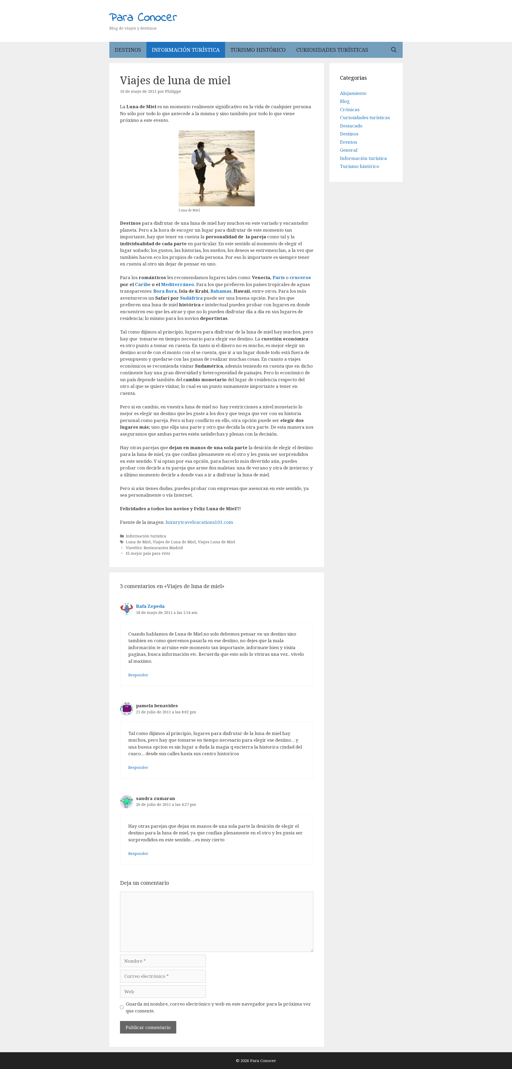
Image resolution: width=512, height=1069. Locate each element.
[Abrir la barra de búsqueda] (394, 50)
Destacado (351, 126)
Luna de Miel (138, 541)
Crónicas (349, 109)
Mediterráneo (177, 284)
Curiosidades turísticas (332, 49)
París (279, 277)
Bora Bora (165, 291)
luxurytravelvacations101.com (199, 522)
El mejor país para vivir (148, 553)
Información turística (186, 49)
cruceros (300, 277)
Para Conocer (143, 18)
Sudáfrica (191, 298)
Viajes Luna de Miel (216, 541)
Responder (138, 674)
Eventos (348, 142)
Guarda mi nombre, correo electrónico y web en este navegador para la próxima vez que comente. (218, 1007)
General (348, 150)
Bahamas (220, 291)
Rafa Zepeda (150, 606)
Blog (345, 101)
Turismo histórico (258, 49)
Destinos (128, 49)
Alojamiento (353, 93)
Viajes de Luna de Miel (174, 541)
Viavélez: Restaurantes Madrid (154, 547)
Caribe (143, 284)
